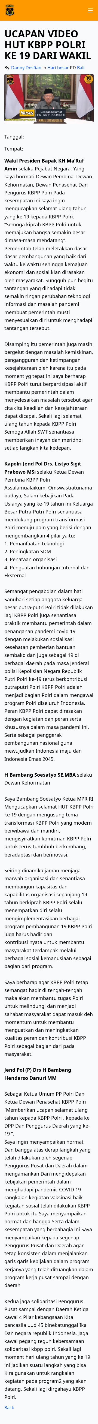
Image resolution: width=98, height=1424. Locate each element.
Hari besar (58, 68)
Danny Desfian (26, 68)
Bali (80, 68)
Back (9, 1408)
